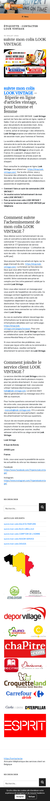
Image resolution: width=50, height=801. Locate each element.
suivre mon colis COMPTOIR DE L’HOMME (22, 534)
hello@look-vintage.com (15, 391)
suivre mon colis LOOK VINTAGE (25, 41)
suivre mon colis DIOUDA (15, 544)
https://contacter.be (13, 758)
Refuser (32, 797)
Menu (26, 17)
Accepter (20, 797)
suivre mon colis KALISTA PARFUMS (20, 524)
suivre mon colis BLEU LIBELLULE (19, 529)
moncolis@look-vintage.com (18, 410)
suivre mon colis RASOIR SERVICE (19, 539)
